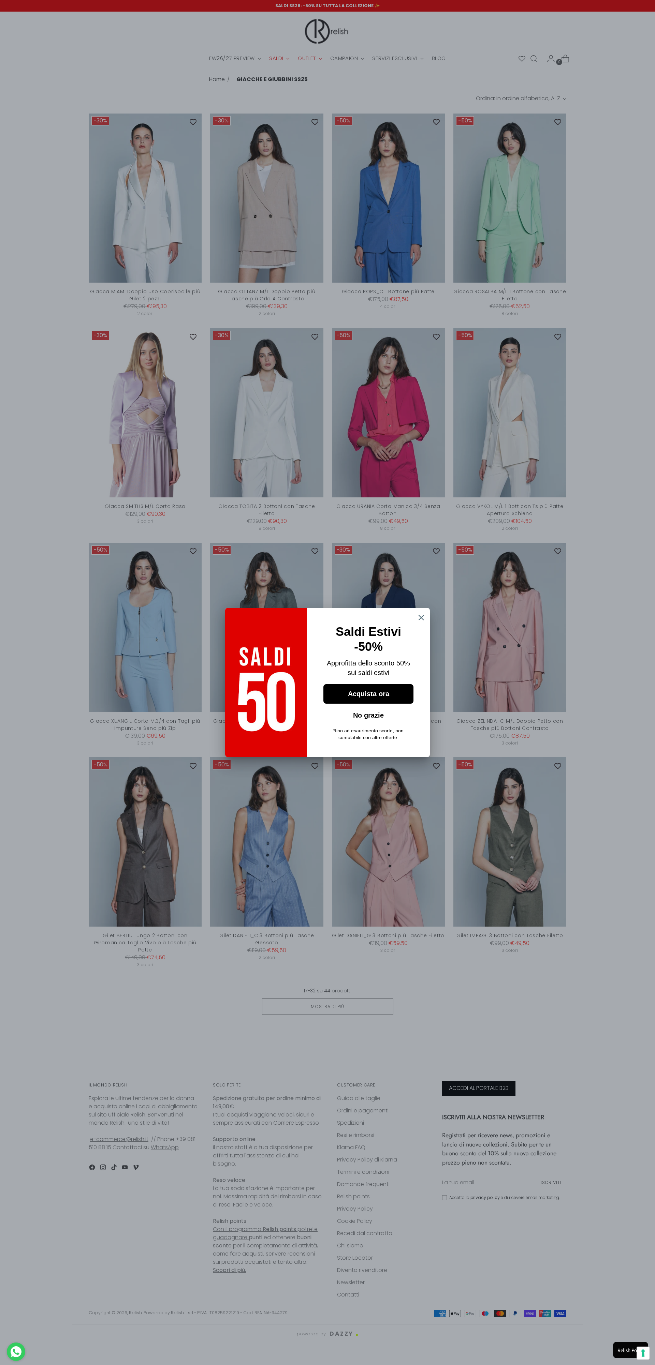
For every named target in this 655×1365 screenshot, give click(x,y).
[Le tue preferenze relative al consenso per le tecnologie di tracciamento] (643, 1353)
